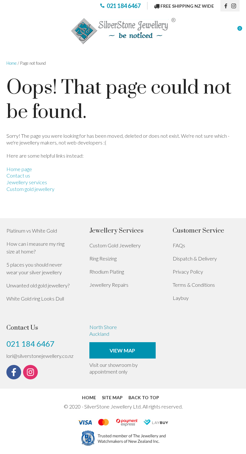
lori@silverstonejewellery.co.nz (39, 356)
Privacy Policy (188, 271)
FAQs (179, 245)
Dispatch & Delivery (195, 258)
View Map (122, 350)
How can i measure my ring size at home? (35, 247)
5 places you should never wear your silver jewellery (34, 268)
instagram (235, 6)
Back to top (143, 397)
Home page (19, 169)
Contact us (18, 175)
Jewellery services (26, 182)
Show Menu (10, 31)
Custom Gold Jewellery (115, 245)
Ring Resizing (103, 258)
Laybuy (181, 298)
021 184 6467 (124, 5)
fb (225, 6)
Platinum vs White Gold (31, 230)
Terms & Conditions (194, 285)
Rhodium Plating (106, 271)
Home (11, 63)
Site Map (112, 397)
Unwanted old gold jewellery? (38, 285)
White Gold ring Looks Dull (35, 298)
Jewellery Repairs (108, 285)
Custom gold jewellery (30, 189)
